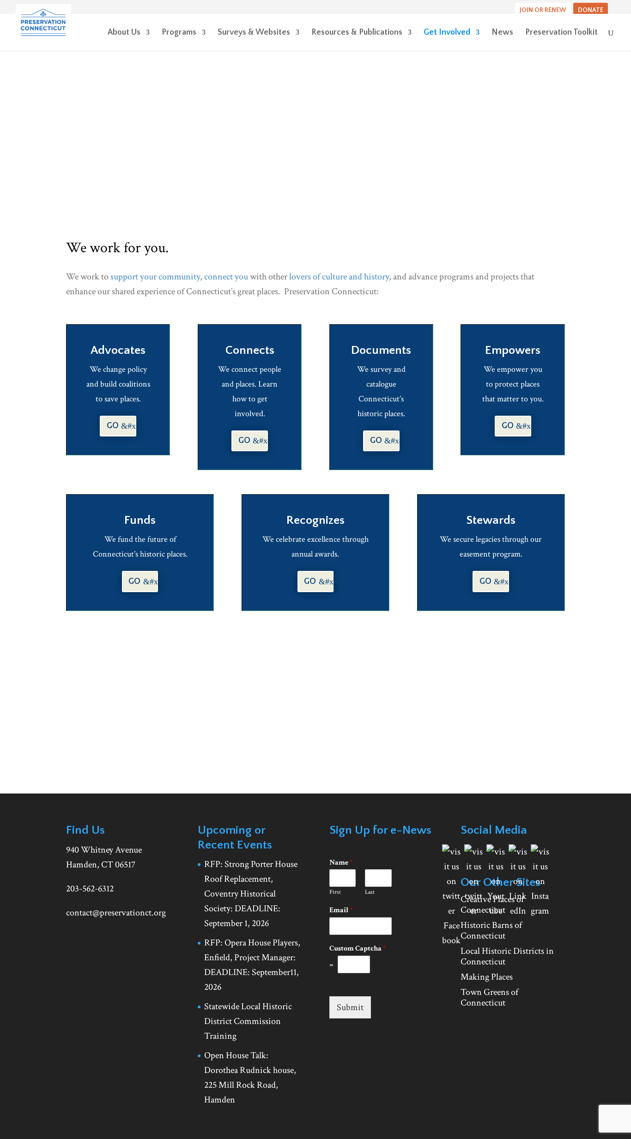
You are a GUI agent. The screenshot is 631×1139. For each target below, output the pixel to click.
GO (113, 425)
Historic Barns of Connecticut (491, 930)
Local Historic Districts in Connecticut (507, 956)
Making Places (487, 977)
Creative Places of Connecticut (492, 904)
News (502, 33)
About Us (124, 33)
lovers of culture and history (339, 277)
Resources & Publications (356, 33)
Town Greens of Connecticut (489, 997)
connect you (226, 277)
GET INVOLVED (104, 727)
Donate (590, 10)
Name (341, 862)
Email (341, 910)
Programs (179, 33)
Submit (350, 1007)
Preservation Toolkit (561, 33)
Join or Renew (543, 10)
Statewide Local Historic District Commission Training (248, 1021)
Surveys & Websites (254, 33)
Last (370, 892)
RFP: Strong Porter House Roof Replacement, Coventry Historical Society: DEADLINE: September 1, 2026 (250, 893)
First (335, 892)
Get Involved (447, 33)
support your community (155, 277)
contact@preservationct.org (116, 913)
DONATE (175, 727)
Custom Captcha (357, 948)
